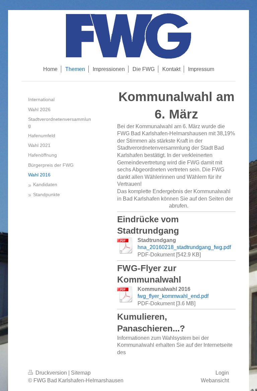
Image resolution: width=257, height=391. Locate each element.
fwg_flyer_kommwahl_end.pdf (173, 296)
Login (222, 373)
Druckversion (51, 373)
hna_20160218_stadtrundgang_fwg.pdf (184, 247)
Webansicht (215, 380)
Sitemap (81, 373)
